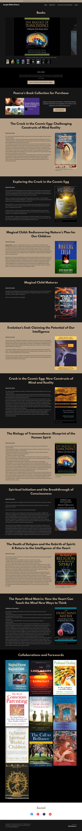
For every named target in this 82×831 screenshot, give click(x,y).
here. (24, 297)
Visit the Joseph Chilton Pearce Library (41, 82)
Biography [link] (52, 5)
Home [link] (45, 5)
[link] (11, 4)
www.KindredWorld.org (13, 826)
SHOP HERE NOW (59, 109)
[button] (77, 5)
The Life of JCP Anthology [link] (65, 5)
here (43, 78)
